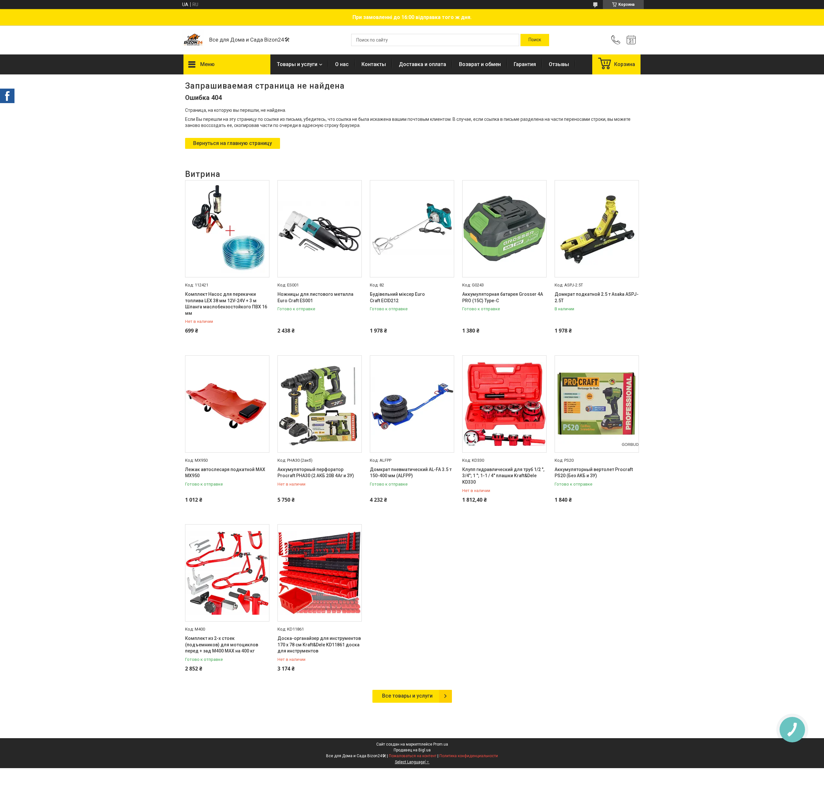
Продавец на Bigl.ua (412, 750)
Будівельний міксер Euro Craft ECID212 (397, 297)
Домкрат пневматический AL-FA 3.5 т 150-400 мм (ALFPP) (411, 472)
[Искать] (534, 40)
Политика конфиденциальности (468, 756)
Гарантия (525, 64)
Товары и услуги (297, 64)
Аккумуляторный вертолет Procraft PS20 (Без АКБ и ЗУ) (594, 472)
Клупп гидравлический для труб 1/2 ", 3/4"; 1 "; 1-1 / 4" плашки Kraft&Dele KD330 (503, 476)
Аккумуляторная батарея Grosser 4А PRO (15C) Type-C (502, 297)
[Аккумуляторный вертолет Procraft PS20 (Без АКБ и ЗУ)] (597, 404)
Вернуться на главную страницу (232, 143)
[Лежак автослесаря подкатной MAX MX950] (227, 404)
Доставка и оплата (422, 64)
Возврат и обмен (480, 64)
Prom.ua (440, 744)
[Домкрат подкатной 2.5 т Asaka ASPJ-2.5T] (597, 228)
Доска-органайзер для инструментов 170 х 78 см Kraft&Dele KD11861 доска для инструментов (319, 644)
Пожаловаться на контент (412, 756)
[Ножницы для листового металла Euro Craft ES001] (319, 228)
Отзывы (559, 64)
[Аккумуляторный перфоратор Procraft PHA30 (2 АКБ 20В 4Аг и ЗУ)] (319, 404)
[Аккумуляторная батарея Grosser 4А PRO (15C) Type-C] (504, 228)
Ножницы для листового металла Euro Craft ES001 (315, 297)
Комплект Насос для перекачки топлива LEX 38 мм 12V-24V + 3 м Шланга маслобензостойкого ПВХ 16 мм (226, 304)
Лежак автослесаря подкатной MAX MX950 (225, 472)
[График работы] (631, 40)
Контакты (373, 64)
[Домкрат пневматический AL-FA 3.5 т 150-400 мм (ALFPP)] (412, 404)
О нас (342, 64)
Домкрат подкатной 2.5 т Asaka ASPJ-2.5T (597, 297)
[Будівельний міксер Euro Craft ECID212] (412, 228)
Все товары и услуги (407, 696)
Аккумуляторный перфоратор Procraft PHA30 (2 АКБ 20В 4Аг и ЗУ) (315, 472)
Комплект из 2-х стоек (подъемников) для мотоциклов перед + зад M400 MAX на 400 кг (221, 644)
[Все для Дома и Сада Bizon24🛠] (193, 40)
